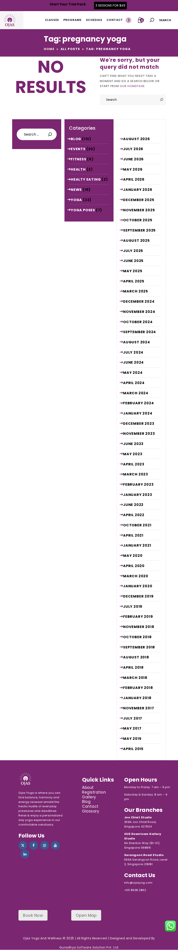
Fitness (78, 159)
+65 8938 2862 (135, 890)
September (139, 230)
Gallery (89, 797)
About (88, 787)
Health (78, 169)
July (133, 148)
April (134, 179)
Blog (76, 138)
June (133, 159)
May (132, 169)
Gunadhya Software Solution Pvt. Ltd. (89, 947)
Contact (90, 806)
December (138, 199)
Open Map (86, 915)
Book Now (33, 915)
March (135, 291)
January (137, 189)
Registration (94, 792)
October (137, 220)
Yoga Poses (83, 210)
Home (49, 49)
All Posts (70, 49)
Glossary (90, 811)
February (138, 403)
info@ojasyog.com (138, 883)
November (139, 210)
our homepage (132, 86)
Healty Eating (86, 179)
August (136, 138)
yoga (76, 199)
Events (78, 148)
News (76, 189)
